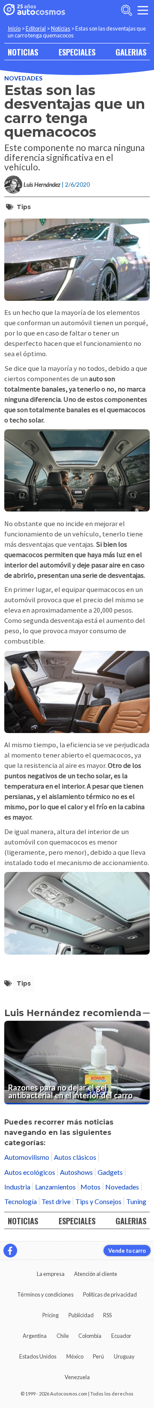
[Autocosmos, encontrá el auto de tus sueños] (34, 10)
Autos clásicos (75, 1157)
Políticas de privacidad (110, 1294)
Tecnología (20, 1201)
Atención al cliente (95, 1273)
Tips (24, 207)
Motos (90, 1187)
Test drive (56, 1201)
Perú (98, 1356)
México (74, 1356)
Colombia (89, 1335)
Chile (62, 1335)
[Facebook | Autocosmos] (10, 1250)
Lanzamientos (55, 1187)
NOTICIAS (23, 52)
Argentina (35, 1335)
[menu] (143, 10)
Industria (17, 1187)
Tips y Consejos (98, 1201)
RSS (107, 1315)
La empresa (51, 1273)
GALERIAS (131, 52)
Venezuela (77, 1377)
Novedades (23, 78)
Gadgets (110, 1172)
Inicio (14, 28)
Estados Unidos (37, 1356)
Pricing (50, 1315)
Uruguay (124, 1356)
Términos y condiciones (45, 1294)
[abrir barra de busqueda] (126, 10)
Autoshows (76, 1172)
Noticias (60, 28)
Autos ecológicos (29, 1172)
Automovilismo (26, 1157)
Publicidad (81, 1315)
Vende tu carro (127, 1250)
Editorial (36, 28)
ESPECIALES (77, 52)
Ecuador (121, 1335)
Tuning (136, 1201)
